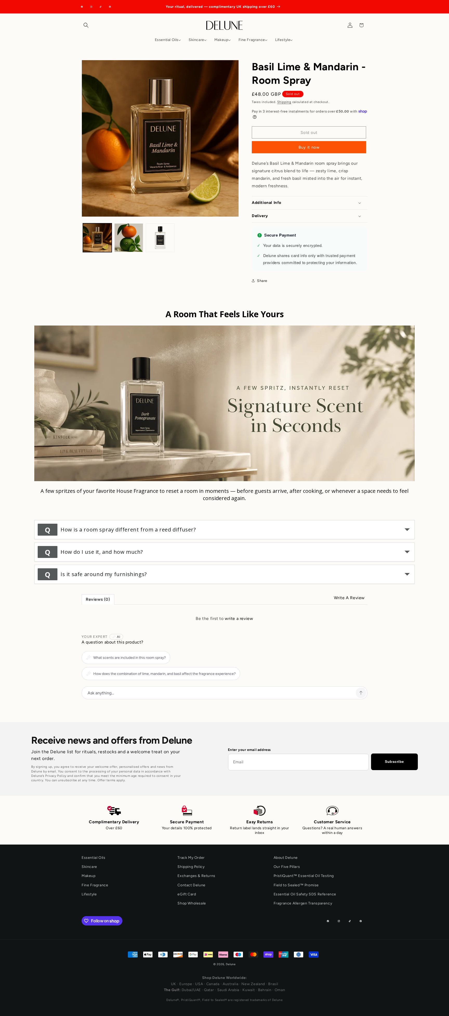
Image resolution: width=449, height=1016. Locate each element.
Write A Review (349, 597)
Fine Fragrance (95, 885)
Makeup (89, 876)
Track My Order (190, 857)
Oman (280, 990)
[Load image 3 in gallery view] (160, 237)
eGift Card (186, 894)
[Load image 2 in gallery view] (128, 237)
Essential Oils (93, 857)
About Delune (286, 857)
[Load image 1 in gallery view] (97, 237)
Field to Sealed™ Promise (296, 885)
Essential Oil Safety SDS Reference (305, 894)
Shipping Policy (190, 867)
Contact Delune (191, 885)
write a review (239, 618)
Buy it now (309, 147)
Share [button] (262, 281)
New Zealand (253, 984)
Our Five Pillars (287, 867)
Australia (230, 984)
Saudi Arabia (228, 990)
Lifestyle (89, 894)
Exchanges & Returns (196, 876)
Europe (185, 984)
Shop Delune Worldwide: (224, 978)
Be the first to (224, 618)
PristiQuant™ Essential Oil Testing (304, 876)
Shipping (284, 102)
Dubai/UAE (191, 990)
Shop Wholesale (191, 903)
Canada (213, 984)
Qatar (209, 990)
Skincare (89, 867)
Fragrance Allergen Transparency (303, 903)
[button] (87, 25)
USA (199, 984)
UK (173, 984)
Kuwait (248, 990)
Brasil (273, 984)
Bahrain (265, 990)
